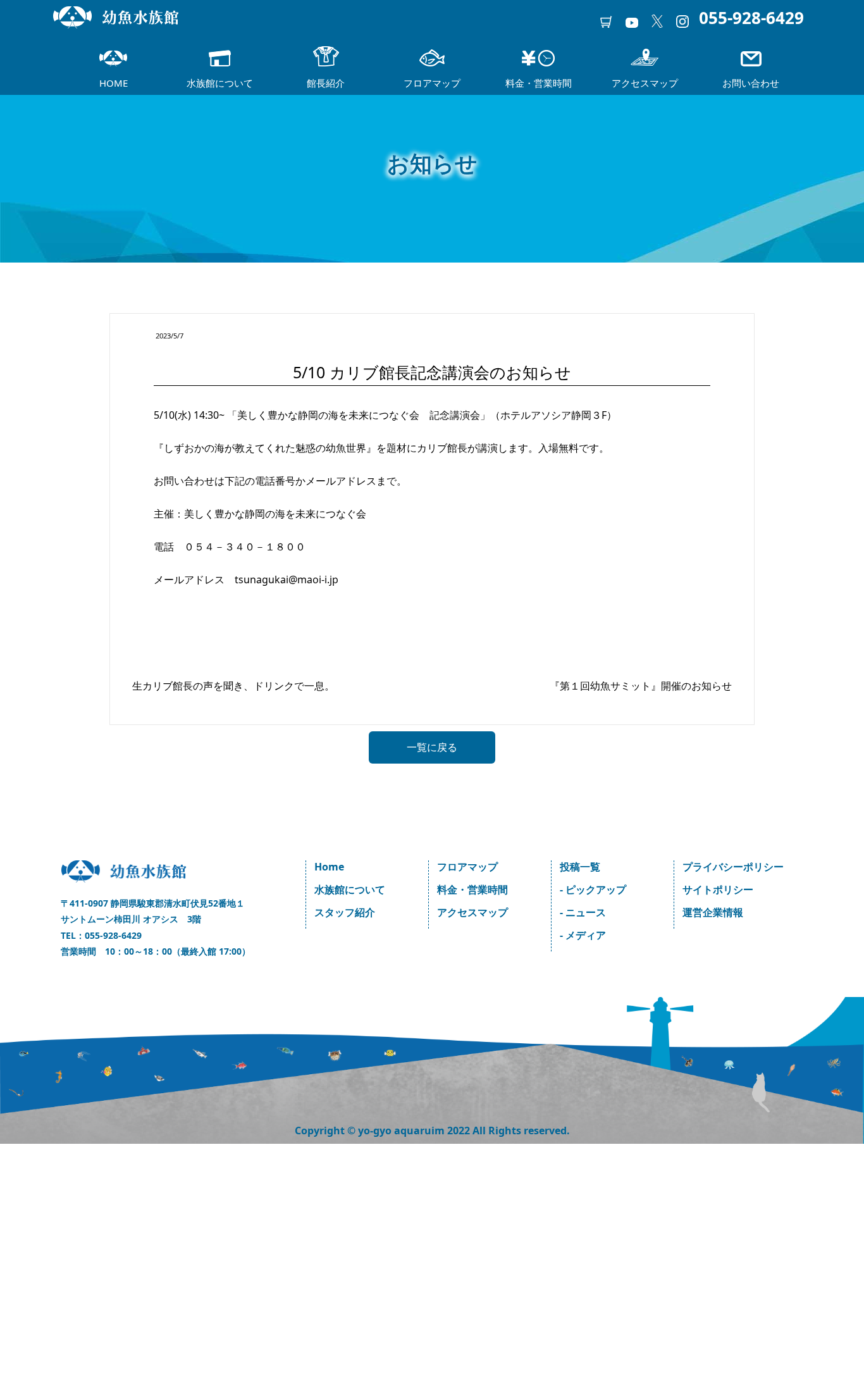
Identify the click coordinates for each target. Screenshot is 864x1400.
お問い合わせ (750, 83)
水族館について (220, 83)
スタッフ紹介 (344, 912)
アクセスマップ (645, 83)
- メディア (583, 935)
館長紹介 (326, 83)
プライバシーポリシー (733, 867)
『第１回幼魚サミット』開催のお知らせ (641, 686)
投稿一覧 (580, 867)
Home (329, 867)
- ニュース (583, 912)
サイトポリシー (717, 889)
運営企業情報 (712, 912)
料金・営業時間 (538, 83)
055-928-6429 (751, 17)
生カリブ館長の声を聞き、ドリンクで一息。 (233, 686)
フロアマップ (432, 83)
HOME (113, 83)
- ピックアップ (593, 889)
